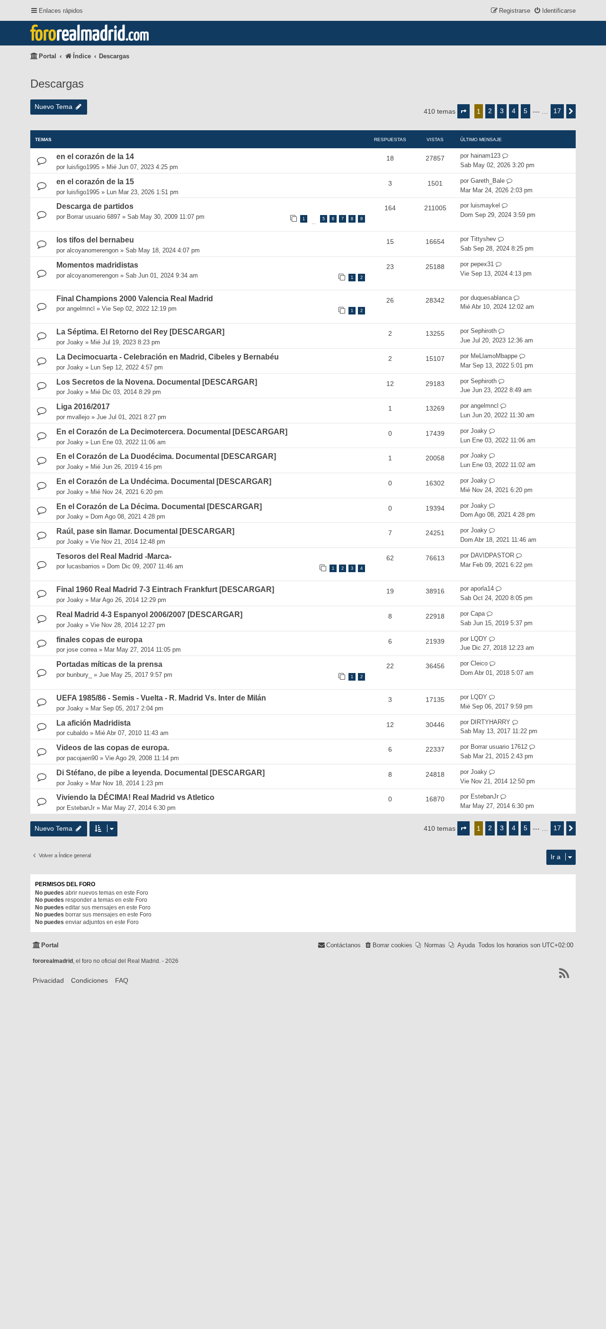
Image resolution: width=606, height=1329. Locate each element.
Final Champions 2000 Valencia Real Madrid (134, 299)
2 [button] (490, 111)
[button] (463, 111)
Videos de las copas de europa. (112, 748)
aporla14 (482, 588)
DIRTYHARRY (490, 722)
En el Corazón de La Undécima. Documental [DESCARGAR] (163, 481)
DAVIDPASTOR (492, 555)
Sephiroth (484, 330)
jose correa (82, 649)
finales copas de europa (99, 640)
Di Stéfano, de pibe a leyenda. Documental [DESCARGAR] (160, 773)
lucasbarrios (83, 566)
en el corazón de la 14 (95, 157)
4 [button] (514, 111)
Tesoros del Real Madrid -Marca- (113, 556)
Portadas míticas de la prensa (109, 664)
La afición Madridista (93, 723)
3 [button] (502, 111)
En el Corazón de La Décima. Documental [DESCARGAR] (159, 507)
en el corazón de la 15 (95, 182)
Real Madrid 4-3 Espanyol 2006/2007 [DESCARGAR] (149, 615)
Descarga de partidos (95, 206)
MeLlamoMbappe (494, 355)
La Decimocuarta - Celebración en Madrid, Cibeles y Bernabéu (167, 357)
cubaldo (77, 732)
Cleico (479, 663)
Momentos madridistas (97, 265)
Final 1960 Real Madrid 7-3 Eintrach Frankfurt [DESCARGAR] (165, 589)
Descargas (57, 83)
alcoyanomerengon (92, 250)
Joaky (75, 342)
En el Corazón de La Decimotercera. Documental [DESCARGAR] (171, 432)
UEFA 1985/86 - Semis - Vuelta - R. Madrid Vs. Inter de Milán (161, 698)
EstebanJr (81, 807)
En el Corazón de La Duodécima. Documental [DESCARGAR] (166, 456)
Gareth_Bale (488, 180)
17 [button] (557, 111)
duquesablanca (491, 297)
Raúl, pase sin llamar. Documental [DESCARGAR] (145, 531)
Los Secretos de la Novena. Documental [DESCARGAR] (156, 382)
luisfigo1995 (83, 167)
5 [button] (525, 111)
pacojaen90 (82, 758)
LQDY (479, 638)
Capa (478, 613)
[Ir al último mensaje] (505, 156)
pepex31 (482, 264)
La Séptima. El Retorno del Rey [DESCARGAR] (140, 332)
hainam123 (485, 155)
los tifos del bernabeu (95, 240)
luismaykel (485, 205)
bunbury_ (79, 674)
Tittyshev (483, 238)
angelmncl (81, 308)
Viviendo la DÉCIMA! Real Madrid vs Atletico (135, 797)
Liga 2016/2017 (83, 407)
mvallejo (78, 417)
